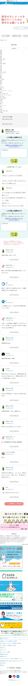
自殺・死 (2, 87)
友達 (1, 56)
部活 (1, 60)
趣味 (1, 89)
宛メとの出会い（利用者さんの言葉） (8, 645)
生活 (1, 62)
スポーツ (2, 102)
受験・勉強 (2, 59)
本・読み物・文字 (4, 93)
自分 (1, 75)
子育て (1, 109)
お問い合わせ (3, 663)
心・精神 (2, 79)
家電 (1, 100)
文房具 (1, 112)
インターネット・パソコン (6, 90)
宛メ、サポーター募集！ (5, 652)
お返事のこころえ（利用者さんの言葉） (8, 641)
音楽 (1, 92)
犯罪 (1, 103)
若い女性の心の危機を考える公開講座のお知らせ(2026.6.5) (13, 538)
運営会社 (2, 665)
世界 (1, 70)
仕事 (1, 66)
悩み (1, 76)
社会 (1, 69)
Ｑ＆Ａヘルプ (3, 649)
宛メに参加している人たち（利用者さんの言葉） (10, 643)
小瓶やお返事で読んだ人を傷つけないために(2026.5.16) (12, 540)
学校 (1, 57)
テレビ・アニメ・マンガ (5, 95)
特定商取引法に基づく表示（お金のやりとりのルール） (12, 660)
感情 (1, 77)
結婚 (1, 52)
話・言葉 (2, 96)
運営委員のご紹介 (4, 654)
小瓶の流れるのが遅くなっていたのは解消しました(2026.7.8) (13, 537)
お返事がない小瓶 (16, 35)
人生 (1, 64)
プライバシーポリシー (14, 146)
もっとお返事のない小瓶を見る (14, 503)
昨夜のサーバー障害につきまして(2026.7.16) (9, 535)
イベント (2, 73)
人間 (1, 54)
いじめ (1, 86)
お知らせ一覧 (25, 544)
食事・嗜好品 (3, 63)
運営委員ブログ (3, 656)
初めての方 (2, 647)
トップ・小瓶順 (5, 35)
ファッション (3, 105)
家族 (1, 53)
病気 (1, 82)
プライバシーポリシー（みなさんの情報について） (11, 658)
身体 (1, 83)
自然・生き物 (3, 72)
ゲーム (1, 108)
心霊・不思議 (3, 98)
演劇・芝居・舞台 (4, 110)
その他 (1, 99)
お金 (1, 67)
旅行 (1, 106)
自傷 (1, 80)
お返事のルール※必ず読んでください (14, 145)
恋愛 (1, 50)
